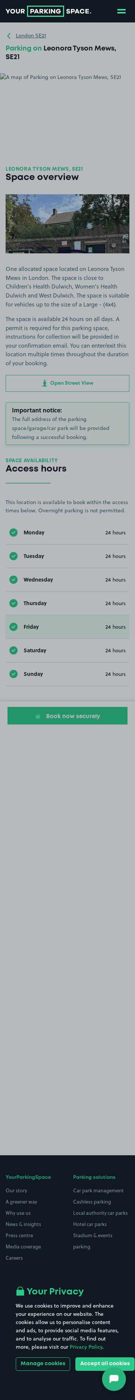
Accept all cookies (105, 1363)
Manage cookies (43, 1363)
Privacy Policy (86, 1347)
